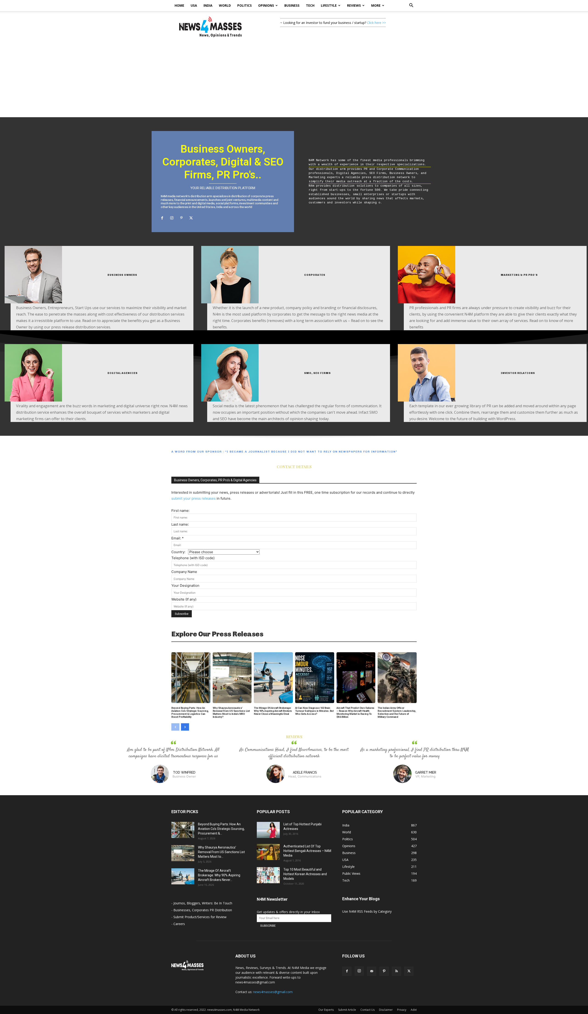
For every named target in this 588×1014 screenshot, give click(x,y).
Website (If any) (183, 599)
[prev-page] (175, 727)
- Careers (178, 924)
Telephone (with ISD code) (193, 558)
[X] (191, 218)
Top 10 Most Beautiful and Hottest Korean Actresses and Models (305, 874)
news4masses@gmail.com (273, 992)
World (225, 5)
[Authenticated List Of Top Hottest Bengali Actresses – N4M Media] (268, 852)
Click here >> (376, 22)
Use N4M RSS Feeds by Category (367, 911)
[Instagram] (171, 218)
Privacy (401, 1010)
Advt (414, 1010)
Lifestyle (329, 5)
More (376, 5)
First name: (180, 510)
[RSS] (396, 971)
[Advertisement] (294, 83)
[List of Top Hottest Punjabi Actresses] (268, 830)
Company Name (184, 572)
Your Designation (185, 585)
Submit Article (347, 1010)
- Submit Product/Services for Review (198, 917)
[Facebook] (162, 218)
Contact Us (367, 1010)
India (208, 5)
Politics (244, 5)
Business (292, 5)
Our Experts (326, 1010)
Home (179, 5)
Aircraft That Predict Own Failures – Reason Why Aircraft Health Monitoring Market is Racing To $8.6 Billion (355, 712)
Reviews (354, 5)
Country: (179, 552)
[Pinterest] (181, 218)
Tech (310, 5)
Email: (177, 538)
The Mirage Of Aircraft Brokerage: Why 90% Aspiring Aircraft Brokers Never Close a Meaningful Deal (273, 710)
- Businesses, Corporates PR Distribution (201, 910)
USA (194, 5)
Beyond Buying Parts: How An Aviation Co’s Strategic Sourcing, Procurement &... (221, 828)
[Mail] (371, 971)
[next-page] (185, 727)
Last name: (180, 524)
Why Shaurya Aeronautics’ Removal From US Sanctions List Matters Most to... (221, 852)
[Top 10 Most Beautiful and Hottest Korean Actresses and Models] (268, 875)
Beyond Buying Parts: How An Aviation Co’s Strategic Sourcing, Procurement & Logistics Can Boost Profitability (190, 712)
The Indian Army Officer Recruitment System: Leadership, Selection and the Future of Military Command (397, 712)
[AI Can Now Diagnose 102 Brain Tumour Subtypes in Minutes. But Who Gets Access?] (314, 677)
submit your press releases (193, 498)
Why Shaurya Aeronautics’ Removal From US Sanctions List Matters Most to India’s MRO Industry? (231, 712)
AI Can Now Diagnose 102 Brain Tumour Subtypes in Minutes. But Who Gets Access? (314, 710)
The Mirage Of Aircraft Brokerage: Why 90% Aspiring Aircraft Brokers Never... (219, 875)
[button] (411, 6)
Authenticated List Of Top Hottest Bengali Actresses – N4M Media (307, 850)
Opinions (266, 5)
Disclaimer (386, 1010)
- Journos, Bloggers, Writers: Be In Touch (201, 903)
